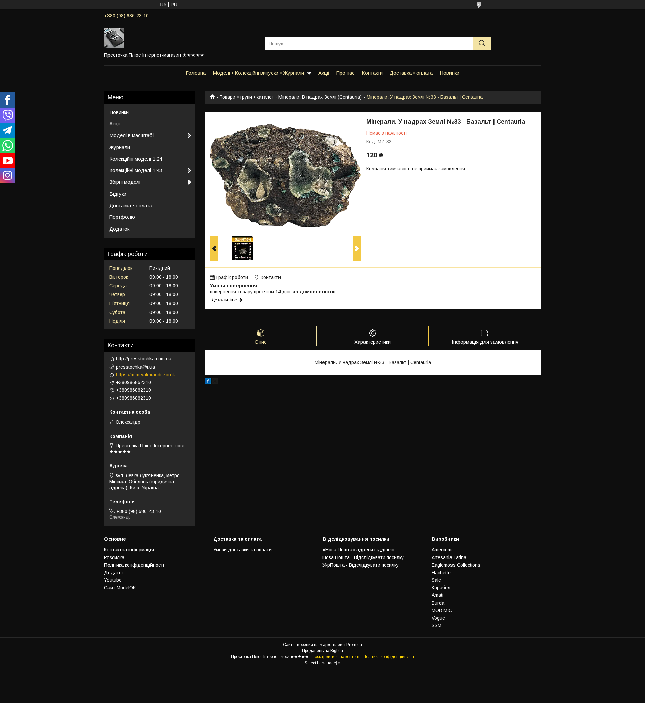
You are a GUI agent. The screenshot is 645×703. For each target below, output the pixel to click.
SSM (436, 625)
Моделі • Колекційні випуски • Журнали (258, 73)
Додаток (119, 229)
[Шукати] (482, 43)
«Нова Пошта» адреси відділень (359, 549)
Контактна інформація (129, 549)
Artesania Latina (449, 557)
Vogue (438, 618)
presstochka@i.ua (135, 367)
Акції (323, 73)
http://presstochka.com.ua (143, 358)
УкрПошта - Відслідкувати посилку (360, 565)
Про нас (345, 73)
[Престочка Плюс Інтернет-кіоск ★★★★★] (180, 37)
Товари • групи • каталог (246, 97)
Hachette (441, 572)
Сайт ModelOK (120, 587)
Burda (438, 603)
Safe (436, 580)
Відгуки (117, 194)
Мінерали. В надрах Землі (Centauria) (320, 97)
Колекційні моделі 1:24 (135, 159)
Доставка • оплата (411, 73)
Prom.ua (354, 644)
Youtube (113, 580)
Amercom (442, 549)
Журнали (119, 147)
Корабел (441, 587)
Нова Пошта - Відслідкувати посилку (363, 557)
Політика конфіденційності (134, 565)
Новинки (449, 73)
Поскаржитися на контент (336, 656)
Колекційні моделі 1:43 (135, 170)
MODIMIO (442, 610)
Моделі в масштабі (131, 135)
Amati (437, 595)
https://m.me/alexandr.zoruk (145, 374)
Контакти (372, 73)
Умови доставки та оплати (242, 549)
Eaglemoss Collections (456, 565)
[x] (215, 382)
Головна (196, 73)
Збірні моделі (124, 182)
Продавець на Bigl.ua (322, 650)
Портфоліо (122, 217)
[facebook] (208, 382)
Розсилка (114, 557)
